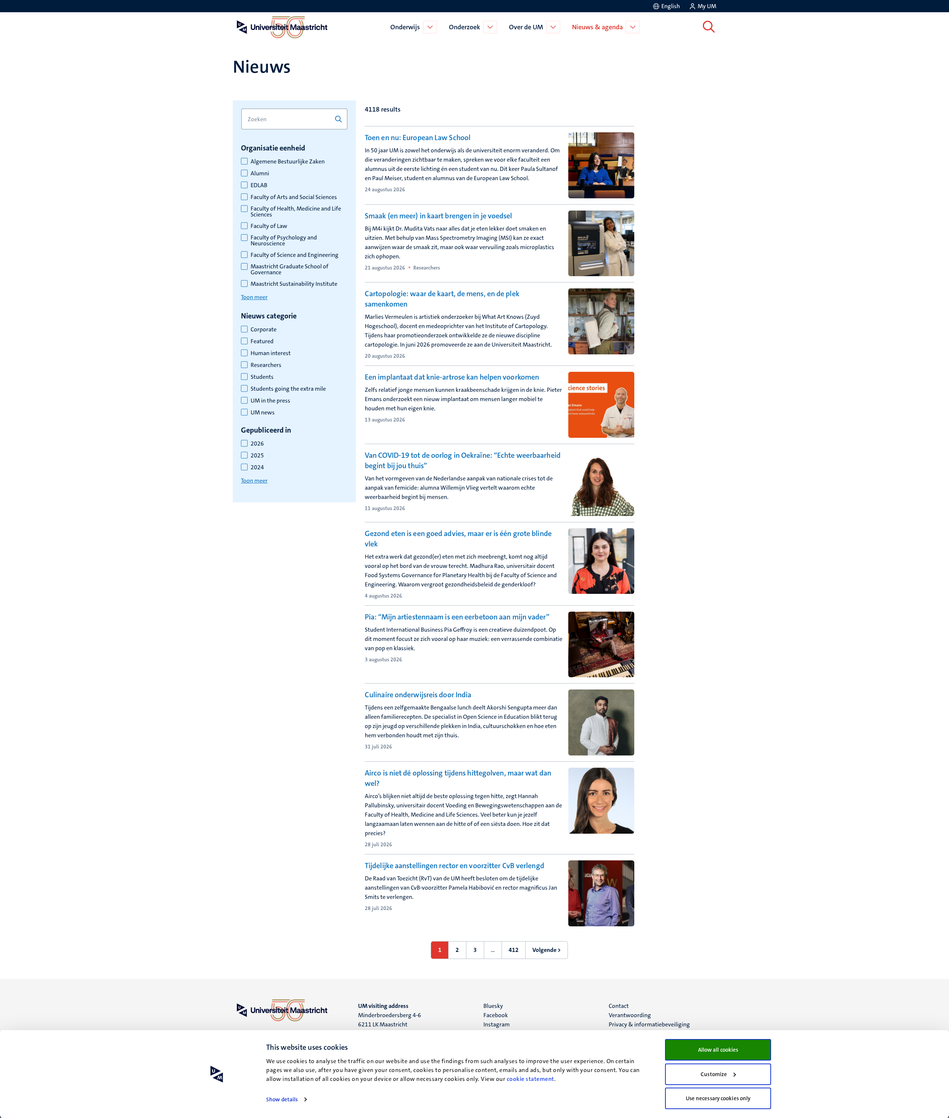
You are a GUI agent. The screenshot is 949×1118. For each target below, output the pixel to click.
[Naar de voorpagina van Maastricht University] (280, 27)
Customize (714, 1074)
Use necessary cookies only (718, 1098)
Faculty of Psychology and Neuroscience (284, 241)
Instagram (496, 1024)
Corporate (264, 330)
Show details (282, 1099)
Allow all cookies (718, 1050)
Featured (262, 341)
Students (262, 377)
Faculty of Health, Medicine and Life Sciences (296, 212)
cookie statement (530, 1079)
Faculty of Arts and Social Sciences (294, 197)
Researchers (266, 365)
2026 (257, 444)
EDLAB (259, 185)
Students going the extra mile (288, 389)
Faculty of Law (269, 226)
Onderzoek (464, 27)
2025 (257, 456)
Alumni (260, 173)
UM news (263, 413)
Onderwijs (405, 27)
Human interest (271, 353)
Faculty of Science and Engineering (294, 255)
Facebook (495, 1015)
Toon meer (254, 297)
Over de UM (526, 27)
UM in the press (270, 401)
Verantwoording (630, 1015)
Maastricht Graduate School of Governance (289, 269)
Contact (619, 1006)
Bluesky (493, 1006)
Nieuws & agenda (597, 27)
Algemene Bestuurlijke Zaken (288, 162)
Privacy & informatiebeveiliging (649, 1024)
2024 (257, 467)
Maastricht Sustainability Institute (294, 284)
